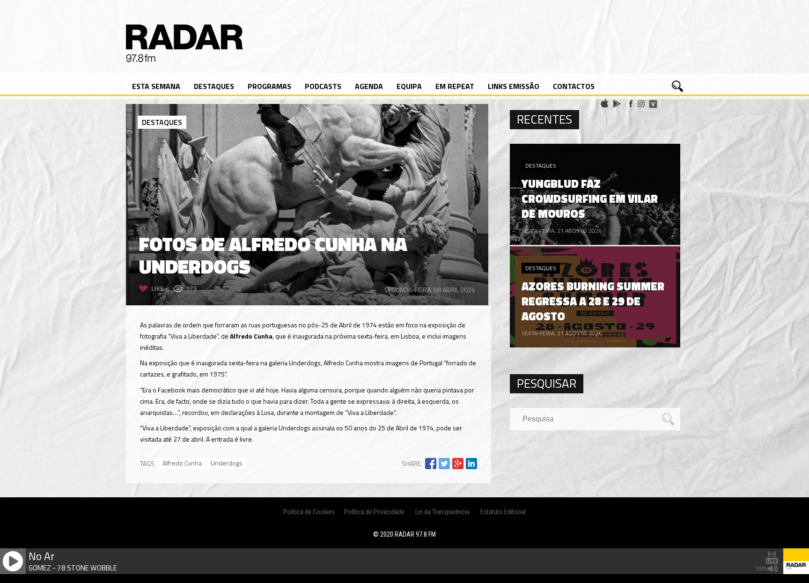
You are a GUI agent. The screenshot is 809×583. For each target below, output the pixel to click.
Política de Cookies (309, 512)
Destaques (214, 86)
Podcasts (323, 86)
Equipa (409, 86)
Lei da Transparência (442, 512)
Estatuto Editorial (503, 512)
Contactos (574, 86)
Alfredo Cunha (182, 463)
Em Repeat (454, 86)
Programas (269, 86)
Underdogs (227, 463)
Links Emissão (513, 86)
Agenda (369, 86)
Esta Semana (156, 86)
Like (157, 288)
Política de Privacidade (374, 512)
